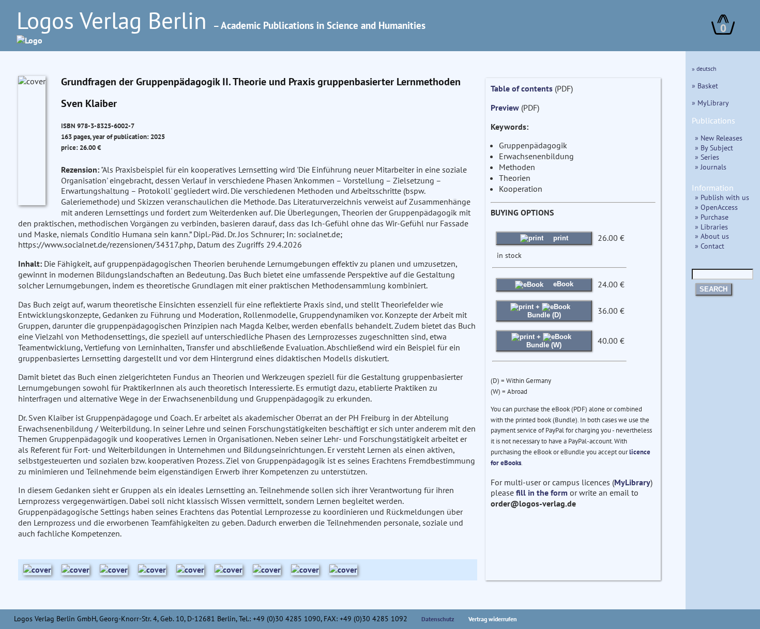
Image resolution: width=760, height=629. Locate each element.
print (559, 238)
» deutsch (704, 68)
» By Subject (714, 147)
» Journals (710, 167)
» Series (707, 157)
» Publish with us (722, 197)
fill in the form (542, 492)
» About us (712, 236)
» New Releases (718, 138)
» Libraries (711, 227)
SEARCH (713, 289)
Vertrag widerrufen (492, 619)
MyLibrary (632, 482)
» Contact (709, 246)
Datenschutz (437, 619)
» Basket (705, 85)
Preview (505, 107)
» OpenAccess (716, 207)
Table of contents (522, 88)
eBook (562, 284)
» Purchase (711, 217)
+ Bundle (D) (544, 311)
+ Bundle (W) (543, 341)
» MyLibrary (710, 103)
